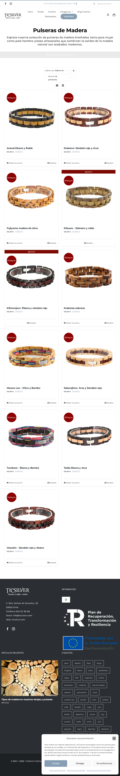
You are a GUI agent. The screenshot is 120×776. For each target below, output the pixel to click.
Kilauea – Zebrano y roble (79, 228)
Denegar (80, 763)
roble (66, 707)
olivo (94, 700)
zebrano (67, 692)
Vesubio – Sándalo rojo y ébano (25, 547)
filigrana (67, 670)
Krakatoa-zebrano (74, 308)
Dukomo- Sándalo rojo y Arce (81, 148)
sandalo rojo (69, 700)
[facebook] (5, 3)
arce (99, 707)
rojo (102, 714)
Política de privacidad (76, 770)
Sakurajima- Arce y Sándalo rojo (83, 388)
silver (90, 670)
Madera (78, 663)
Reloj (89, 663)
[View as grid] (57, 85)
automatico (81, 692)
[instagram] (11, 3)
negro (79, 729)
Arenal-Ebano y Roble (20, 148)
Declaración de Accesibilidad (99, 770)
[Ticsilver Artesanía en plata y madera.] (13, 14)
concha (67, 722)
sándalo (77, 707)
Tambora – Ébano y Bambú (23, 468)
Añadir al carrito (15, 163)
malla (78, 722)
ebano (79, 670)
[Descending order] (74, 70)
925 (76, 678)
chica (95, 692)
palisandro (68, 685)
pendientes (103, 670)
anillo (89, 722)
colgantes (88, 678)
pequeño (67, 729)
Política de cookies (57, 770)
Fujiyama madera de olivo (22, 228)
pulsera (105, 700)
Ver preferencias (104, 763)
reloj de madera (98, 685)
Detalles (52, 163)
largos (66, 678)
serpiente (105, 729)
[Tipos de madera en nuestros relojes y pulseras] (29, 678)
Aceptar (56, 763)
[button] (114, 738)
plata (66, 663)
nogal (89, 707)
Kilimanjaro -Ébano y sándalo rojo (27, 308)
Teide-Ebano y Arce (75, 468)
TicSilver (38, 761)
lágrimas (91, 729)
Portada (50, 55)
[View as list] (63, 85)
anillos (101, 678)
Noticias (5, 703)
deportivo (80, 714)
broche (67, 714)
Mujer (99, 663)
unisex (92, 714)
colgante (82, 685)
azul (99, 722)
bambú (83, 700)
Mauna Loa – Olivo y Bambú (23, 388)
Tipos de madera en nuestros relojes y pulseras (27, 699)
